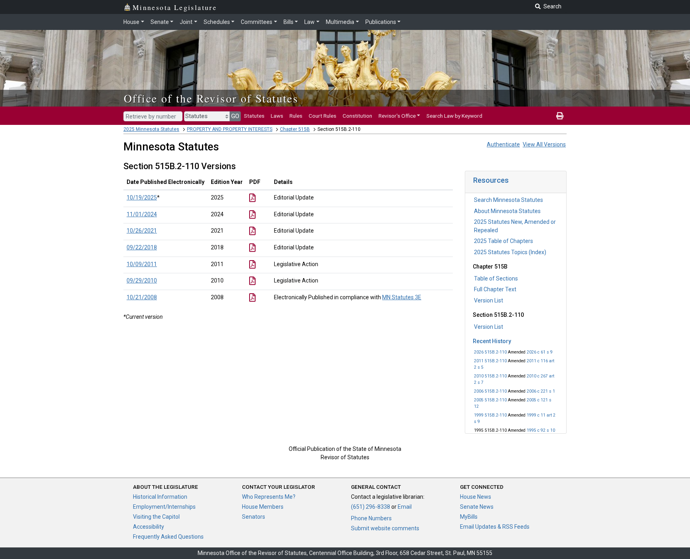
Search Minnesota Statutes (508, 200)
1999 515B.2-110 (490, 415)
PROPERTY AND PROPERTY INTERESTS (229, 129)
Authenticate (503, 144)
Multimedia (340, 22)
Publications (380, 22)
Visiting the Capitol (156, 517)
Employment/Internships (164, 507)
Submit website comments (385, 528)
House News (475, 497)
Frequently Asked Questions (168, 536)
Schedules (217, 22)
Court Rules (322, 116)
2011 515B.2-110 (490, 360)
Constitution (357, 116)
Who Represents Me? (268, 497)
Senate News (477, 507)
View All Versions (544, 144)
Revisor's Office (397, 116)
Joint (186, 22)
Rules (295, 116)
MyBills (469, 517)
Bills (288, 22)
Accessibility (148, 526)
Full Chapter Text (495, 289)
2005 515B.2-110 (490, 400)
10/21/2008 (142, 297)
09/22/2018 (142, 247)
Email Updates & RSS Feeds (494, 526)
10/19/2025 (142, 197)
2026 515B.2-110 (490, 352)
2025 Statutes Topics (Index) (510, 252)
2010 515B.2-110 (490, 376)
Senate (160, 22)
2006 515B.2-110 (490, 391)
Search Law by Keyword (454, 116)
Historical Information (160, 497)
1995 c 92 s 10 (541, 430)
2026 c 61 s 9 (540, 352)
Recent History (492, 341)
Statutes (254, 116)
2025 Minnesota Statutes (151, 129)
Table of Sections (496, 278)
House (131, 22)
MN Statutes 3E (401, 297)
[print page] (560, 116)
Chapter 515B (295, 129)
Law (309, 22)
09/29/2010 (142, 280)
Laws (277, 116)
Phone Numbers (371, 518)
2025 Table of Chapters (503, 241)
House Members (263, 507)
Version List (488, 300)
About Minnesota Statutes (507, 211)
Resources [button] (491, 180)
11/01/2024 (142, 214)
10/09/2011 (142, 264)
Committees (256, 22)
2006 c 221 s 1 (541, 391)
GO (235, 116)
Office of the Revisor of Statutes (211, 98)
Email (405, 507)
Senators (253, 517)
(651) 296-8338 (370, 507)
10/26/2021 (142, 230)
